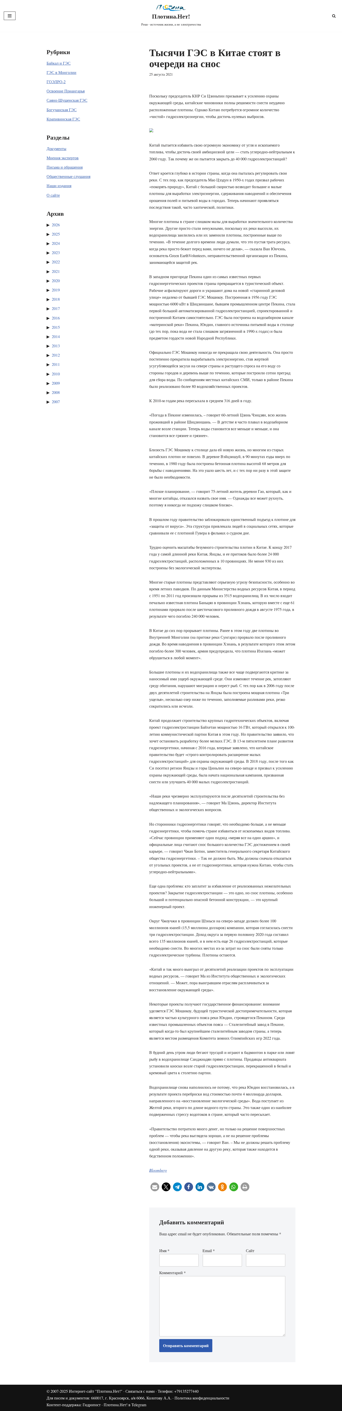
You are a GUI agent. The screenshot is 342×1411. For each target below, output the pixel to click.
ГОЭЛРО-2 (56, 81)
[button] (154, 1186)
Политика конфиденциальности (202, 1397)
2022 (56, 261)
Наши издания (59, 185)
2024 (56, 243)
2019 (56, 289)
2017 (56, 308)
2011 (56, 364)
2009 (56, 383)
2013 (56, 345)
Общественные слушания (68, 176)
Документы (56, 148)
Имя (164, 1250)
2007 (56, 401)
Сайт (250, 1250)
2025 (56, 234)
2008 (56, 392)
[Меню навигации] (10, 16)
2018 (56, 299)
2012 (56, 355)
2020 (56, 280)
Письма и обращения (65, 167)
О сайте (53, 195)
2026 (56, 224)
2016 (56, 317)
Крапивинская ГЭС (63, 119)
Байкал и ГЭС (59, 63)
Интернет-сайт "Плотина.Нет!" (95, 1391)
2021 (56, 271)
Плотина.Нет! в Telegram (125, 1404)
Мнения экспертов (63, 157)
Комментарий (172, 1272)
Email (209, 1250)
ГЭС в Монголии (61, 72)
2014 (56, 336)
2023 (56, 252)
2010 (56, 373)
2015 (56, 327)
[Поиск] (334, 16)
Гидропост (92, 1404)
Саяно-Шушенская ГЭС (67, 100)
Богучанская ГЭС (62, 109)
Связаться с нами (140, 1391)
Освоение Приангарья (66, 90)
